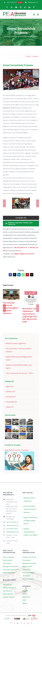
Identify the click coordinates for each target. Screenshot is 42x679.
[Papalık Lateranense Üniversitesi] (15, 435)
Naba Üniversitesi (9, 573)
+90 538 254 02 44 (12, 525)
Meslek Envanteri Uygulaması (16, 343)
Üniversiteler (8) (11, 402)
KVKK (24, 600)
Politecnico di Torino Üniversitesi (29, 558)
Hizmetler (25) (11, 397)
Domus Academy (8, 557)
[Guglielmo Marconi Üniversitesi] (29, 435)
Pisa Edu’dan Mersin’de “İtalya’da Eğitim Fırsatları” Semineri (11, 294)
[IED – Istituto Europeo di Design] (22, 422)
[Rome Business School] (8, 422)
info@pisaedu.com (12, 532)
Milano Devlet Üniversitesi (27, 567)
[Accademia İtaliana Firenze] (29, 422)
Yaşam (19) (9, 407)
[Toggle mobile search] (34, 15)
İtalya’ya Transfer (8, 597)
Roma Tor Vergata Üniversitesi (28, 574)
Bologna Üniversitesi (29, 563)
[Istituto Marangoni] (15, 422)
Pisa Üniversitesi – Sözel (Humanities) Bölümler (30, 509)
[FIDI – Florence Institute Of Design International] (8, 429)
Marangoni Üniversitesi (10, 566)
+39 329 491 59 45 (12, 529)
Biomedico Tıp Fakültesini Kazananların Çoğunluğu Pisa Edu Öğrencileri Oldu (31, 297)
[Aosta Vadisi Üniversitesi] (22, 435)
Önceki (28, 56)
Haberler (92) (10, 392)
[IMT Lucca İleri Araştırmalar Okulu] (15, 429)
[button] (4, 203)
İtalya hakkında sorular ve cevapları (17, 450)
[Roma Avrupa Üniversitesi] (29, 429)
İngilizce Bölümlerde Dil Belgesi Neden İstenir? (30, 520)
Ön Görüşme (7, 585)
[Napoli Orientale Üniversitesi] (8, 435)
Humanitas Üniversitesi (11, 569)
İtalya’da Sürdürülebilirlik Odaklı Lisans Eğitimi (31, 532)
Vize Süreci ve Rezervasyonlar (8, 592)
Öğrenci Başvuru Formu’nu (24, 254)
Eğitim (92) (9, 386)
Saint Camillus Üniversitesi (7, 561)
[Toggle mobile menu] (38, 15)
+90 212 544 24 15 (20, 247)
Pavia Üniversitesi (28, 579)
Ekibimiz (25, 591)
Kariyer (24, 594)
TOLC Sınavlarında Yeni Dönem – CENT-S (19, 373)
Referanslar (26, 597)
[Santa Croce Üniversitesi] (22, 429)
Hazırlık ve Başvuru (9, 588)
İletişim (24, 603)
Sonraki (35, 56)
